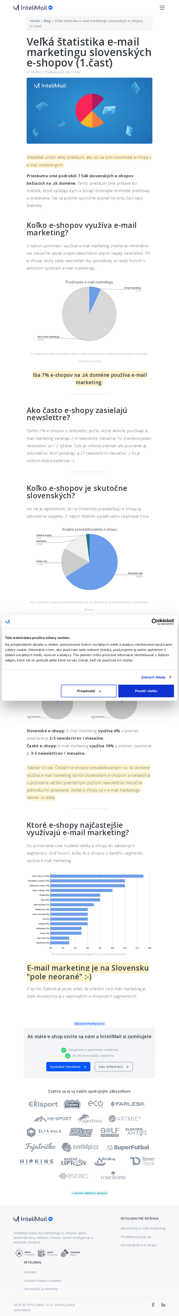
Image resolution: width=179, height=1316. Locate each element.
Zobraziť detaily (153, 677)
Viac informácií (111, 1066)
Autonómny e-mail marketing (143, 1228)
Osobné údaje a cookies (43, 1280)
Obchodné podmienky (41, 1289)
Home (35, 21)
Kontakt (30, 1272)
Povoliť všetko (146, 691)
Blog (47, 21)
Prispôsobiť (86, 691)
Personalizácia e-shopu (139, 1245)
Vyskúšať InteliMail (65, 1066)
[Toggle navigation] (162, 8)
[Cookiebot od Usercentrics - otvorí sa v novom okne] (155, 621)
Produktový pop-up (136, 1236)
